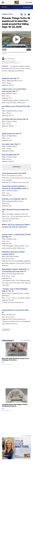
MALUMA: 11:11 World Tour (11, 199)
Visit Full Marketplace (26, 340)
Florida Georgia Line (8, 133)
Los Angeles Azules (8, 144)
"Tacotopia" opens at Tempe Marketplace (15, 289)
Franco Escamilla (7, 154)
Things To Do (7, 14)
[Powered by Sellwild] (28, 435)
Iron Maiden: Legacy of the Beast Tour (14, 106)
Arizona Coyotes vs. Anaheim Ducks (13, 234)
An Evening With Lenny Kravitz (12, 119)
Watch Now (28, 2)
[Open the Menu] (2, 2)
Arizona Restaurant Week (10, 173)
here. (23, 102)
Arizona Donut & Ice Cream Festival (13, 310)
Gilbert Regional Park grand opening (13, 209)
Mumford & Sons (7, 78)
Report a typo (6, 329)
